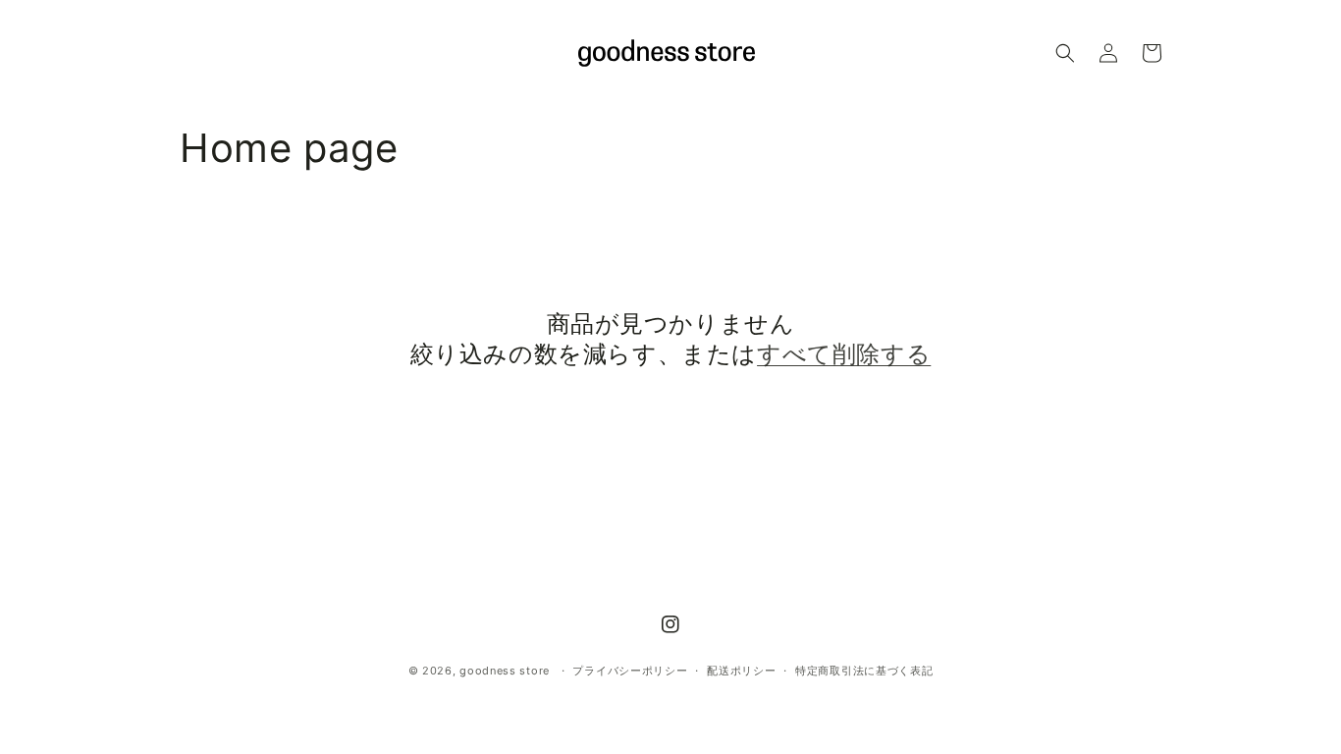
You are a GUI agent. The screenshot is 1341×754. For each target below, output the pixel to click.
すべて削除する (844, 354)
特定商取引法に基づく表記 (864, 670)
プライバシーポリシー (629, 670)
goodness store (504, 670)
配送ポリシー (741, 670)
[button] (1065, 53)
